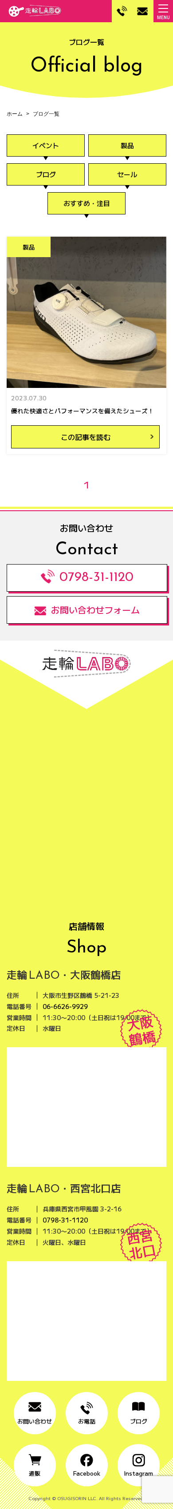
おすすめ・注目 (86, 203)
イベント (45, 145)
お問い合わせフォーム (95, 609)
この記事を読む (85, 437)
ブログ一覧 (46, 114)
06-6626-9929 (65, 1006)
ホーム (15, 114)
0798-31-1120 (96, 578)
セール (127, 174)
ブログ (46, 174)
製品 (127, 145)
